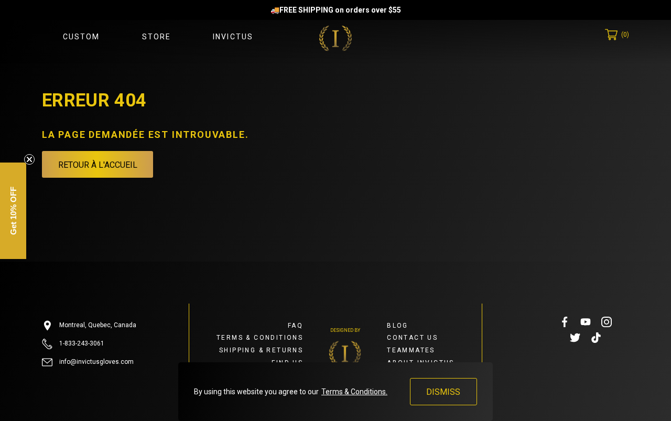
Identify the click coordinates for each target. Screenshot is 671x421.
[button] (13, 211)
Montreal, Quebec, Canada (97, 325)
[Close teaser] (29, 159)
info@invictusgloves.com (96, 361)
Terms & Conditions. (354, 391)
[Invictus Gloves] (335, 38)
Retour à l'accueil (97, 165)
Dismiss (443, 392)
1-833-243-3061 (81, 343)
